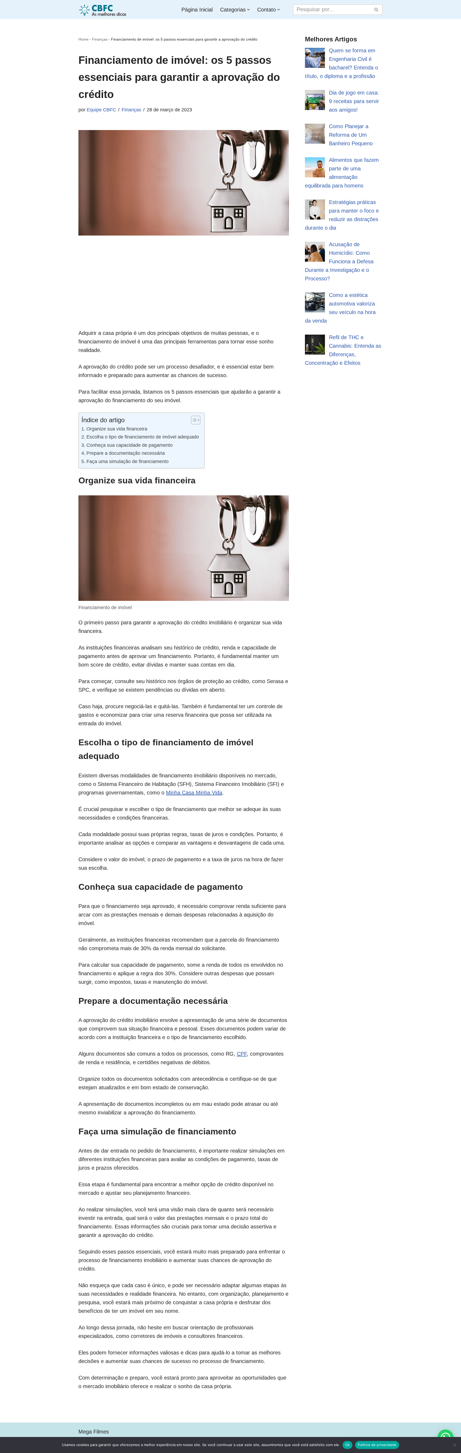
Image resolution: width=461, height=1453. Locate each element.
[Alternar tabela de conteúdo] (193, 420)
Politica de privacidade (377, 1445)
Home (83, 39)
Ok (347, 1445)
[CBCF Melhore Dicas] (103, 9)
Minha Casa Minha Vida (194, 793)
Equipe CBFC (101, 109)
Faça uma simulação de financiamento (127, 461)
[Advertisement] (183, 291)
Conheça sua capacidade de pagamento (129, 445)
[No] (454, 1445)
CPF (242, 1054)
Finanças (100, 39)
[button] (248, 9)
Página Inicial (197, 10)
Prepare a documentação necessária (125, 453)
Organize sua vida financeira (116, 429)
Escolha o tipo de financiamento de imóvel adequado (142, 437)
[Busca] (377, 9)
